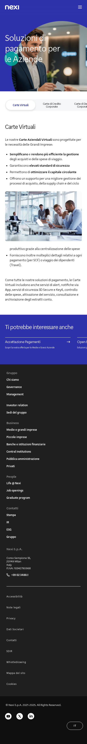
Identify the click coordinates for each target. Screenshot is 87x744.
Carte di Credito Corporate (52, 105)
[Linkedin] (31, 716)
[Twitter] (19, 716)
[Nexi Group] (12, 7)
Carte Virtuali (21, 105)
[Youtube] (8, 716)
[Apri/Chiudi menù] (78, 7)
